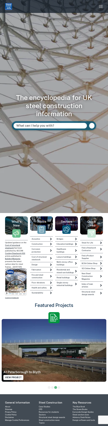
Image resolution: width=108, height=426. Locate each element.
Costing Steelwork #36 (15, 253)
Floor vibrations (38, 283)
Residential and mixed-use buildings (65, 271)
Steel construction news (49, 420)
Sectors (42, 415)
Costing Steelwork (12, 298)
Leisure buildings (64, 257)
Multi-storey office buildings (65, 263)
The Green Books (80, 409)
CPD (40, 409)
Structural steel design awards (88, 293)
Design (35, 265)
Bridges (60, 239)
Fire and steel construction (37, 276)
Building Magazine (12, 259)
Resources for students (49, 412)
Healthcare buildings (61, 250)
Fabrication (36, 270)
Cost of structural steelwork (39, 258)
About (7, 407)
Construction (37, 244)
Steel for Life (87, 243)
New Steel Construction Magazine (87, 276)
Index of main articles (87, 285)
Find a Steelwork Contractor (89, 249)
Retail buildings (63, 278)
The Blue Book (79, 407)
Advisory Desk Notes (81, 417)
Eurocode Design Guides (83, 412)
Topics (42, 423)
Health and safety (39, 288)
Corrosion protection (36, 250)
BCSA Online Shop (89, 263)
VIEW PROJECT (13, 377)
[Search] (91, 126)
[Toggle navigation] (101, 6)
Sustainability (37, 293)
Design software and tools (84, 420)
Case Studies (44, 407)
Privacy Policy (10, 412)
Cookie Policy (11, 415)
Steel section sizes (81, 415)
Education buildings (65, 244)
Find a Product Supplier (88, 257)
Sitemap (8, 409)
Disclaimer (9, 417)
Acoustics (36, 239)
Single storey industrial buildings (65, 284)
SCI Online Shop (88, 268)
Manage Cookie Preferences (17, 420)
